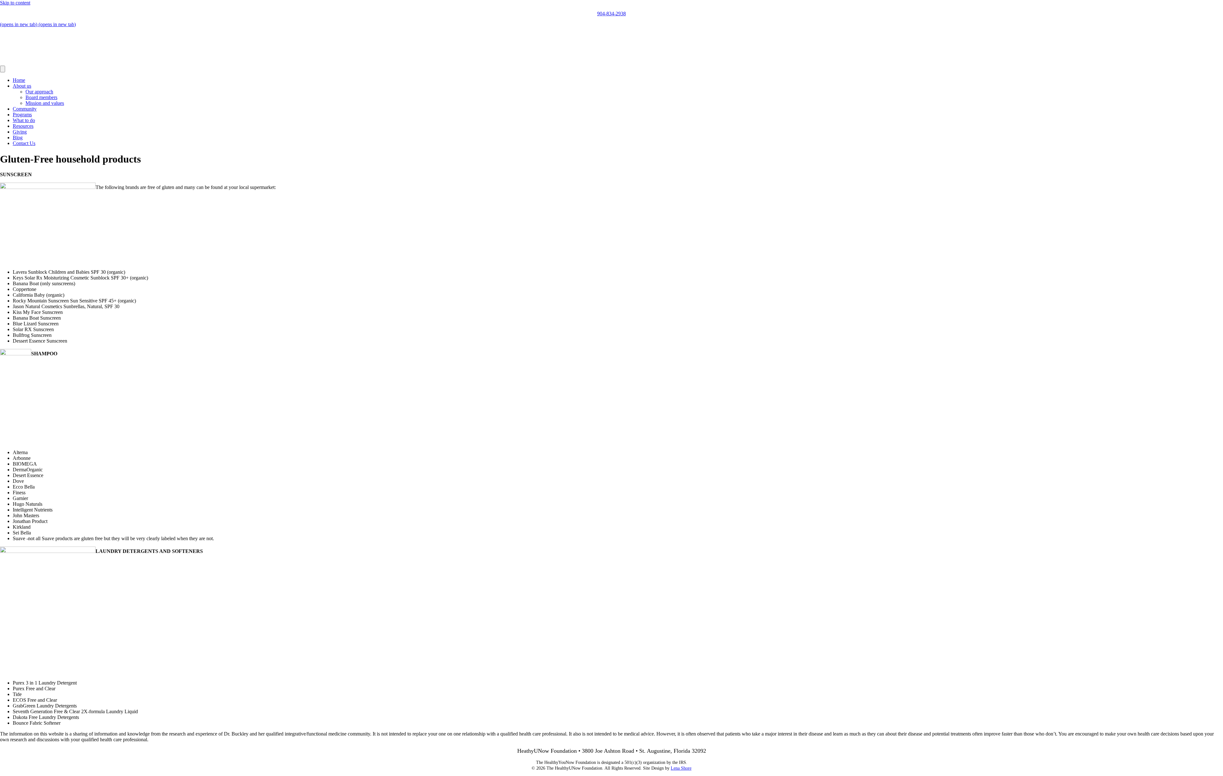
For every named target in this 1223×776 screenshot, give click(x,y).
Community (25, 109)
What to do (24, 120)
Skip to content (15, 2)
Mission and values (44, 103)
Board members (41, 97)
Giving (20, 131)
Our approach (39, 91)
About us (22, 86)
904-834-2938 (611, 13)
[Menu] (2, 69)
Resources (23, 126)
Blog (18, 137)
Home (19, 80)
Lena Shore (681, 768)
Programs (22, 114)
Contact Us (24, 143)
